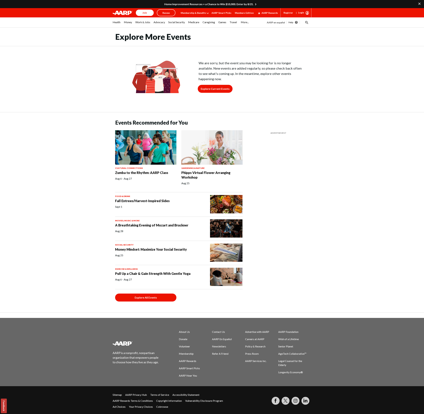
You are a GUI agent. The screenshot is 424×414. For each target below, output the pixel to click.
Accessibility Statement (185, 394)
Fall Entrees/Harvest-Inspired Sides (142, 201)
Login (301, 12)
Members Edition (244, 12)
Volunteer (184, 346)
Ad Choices (119, 406)
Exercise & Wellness (126, 269)
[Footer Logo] (136, 343)
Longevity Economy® (290, 372)
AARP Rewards (270, 12)
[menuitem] (117, 24)
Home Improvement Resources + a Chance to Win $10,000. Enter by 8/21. (209, 4)
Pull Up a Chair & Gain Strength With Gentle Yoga (152, 274)
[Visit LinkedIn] (305, 401)
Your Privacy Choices (141, 406)
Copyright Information (169, 400)
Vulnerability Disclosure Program (204, 400)
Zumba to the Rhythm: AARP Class (141, 173)
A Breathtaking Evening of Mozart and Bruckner (151, 225)
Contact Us (218, 331)
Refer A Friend (220, 353)
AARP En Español (222, 339)
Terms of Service (159, 394)
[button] (306, 22)
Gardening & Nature (193, 168)
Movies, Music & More (127, 220)
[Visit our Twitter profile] (286, 401)
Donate (183, 339)
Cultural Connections (129, 168)
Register (288, 12)
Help (291, 22)
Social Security (124, 245)
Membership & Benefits (193, 12)
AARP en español (276, 22)
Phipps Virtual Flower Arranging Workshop (205, 175)
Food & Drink (122, 196)
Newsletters (219, 346)
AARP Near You (188, 375)
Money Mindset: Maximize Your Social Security (151, 249)
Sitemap (117, 394)
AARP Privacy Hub (136, 394)
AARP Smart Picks (221, 12)
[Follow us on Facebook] (276, 401)
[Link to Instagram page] (295, 401)
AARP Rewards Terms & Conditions (133, 400)
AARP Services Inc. (255, 360)
